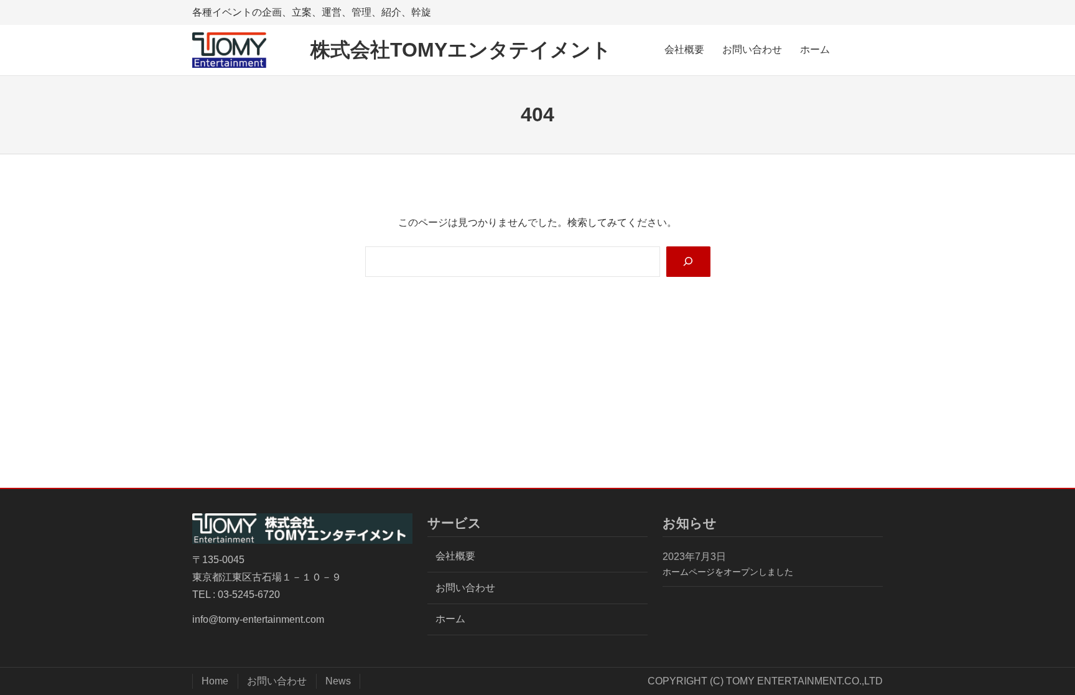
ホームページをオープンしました (728, 572)
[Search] (688, 261)
